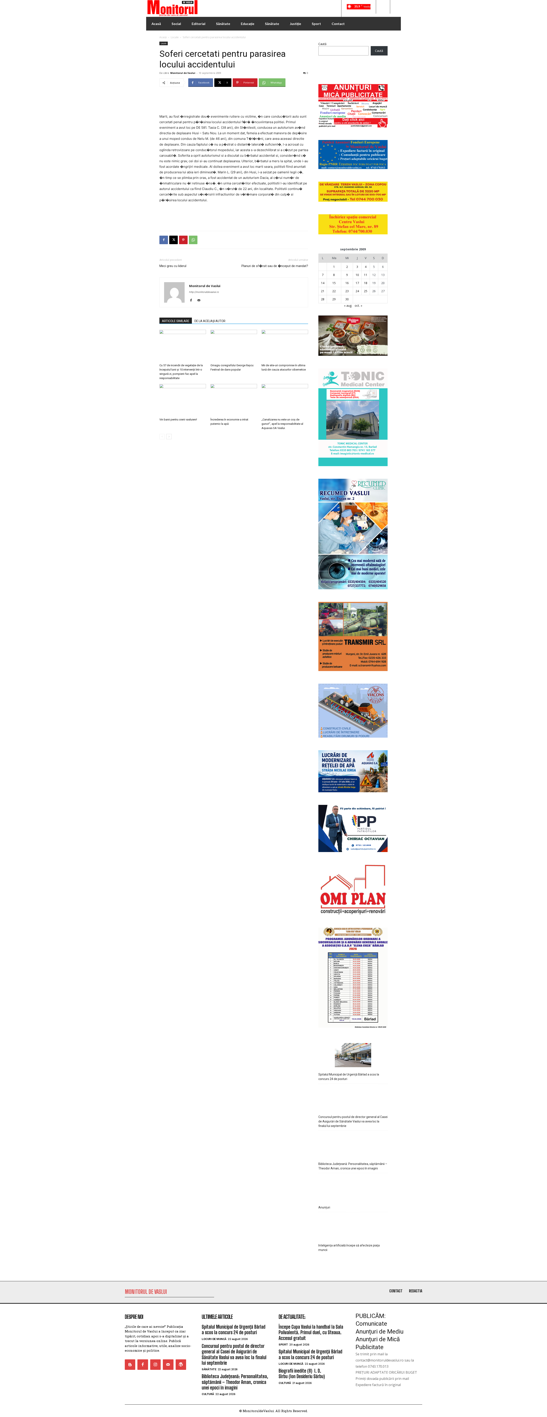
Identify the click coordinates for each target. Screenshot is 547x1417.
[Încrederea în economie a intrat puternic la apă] (233, 400)
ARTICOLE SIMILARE (175, 321)
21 (322, 291)
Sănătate (209, 1369)
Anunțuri (324, 1207)
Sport (283, 1344)
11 (365, 275)
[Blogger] (130, 1364)
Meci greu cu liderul (172, 266)
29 (334, 299)
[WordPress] (181, 1364)
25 (365, 291)
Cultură (208, 1394)
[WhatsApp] (193, 240)
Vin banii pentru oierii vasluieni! (178, 419)
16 (347, 283)
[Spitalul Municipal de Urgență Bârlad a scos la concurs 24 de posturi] (353, 1055)
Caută (322, 44)
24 (357, 291)
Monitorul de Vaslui (182, 72)
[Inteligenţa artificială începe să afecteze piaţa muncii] (353, 1226)
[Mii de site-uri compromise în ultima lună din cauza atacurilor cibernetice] (285, 346)
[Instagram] (155, 1364)
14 (322, 283)
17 (357, 283)
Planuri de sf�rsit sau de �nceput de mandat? (274, 266)
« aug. (348, 306)
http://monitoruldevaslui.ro (204, 291)
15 (334, 283)
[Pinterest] (183, 240)
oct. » (358, 306)
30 (347, 299)
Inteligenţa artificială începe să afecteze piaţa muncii (349, 1248)
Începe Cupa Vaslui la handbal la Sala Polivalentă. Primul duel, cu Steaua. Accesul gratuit (311, 1332)
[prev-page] (162, 436)
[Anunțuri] (353, 1187)
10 (357, 275)
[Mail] (200, 300)
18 (365, 283)
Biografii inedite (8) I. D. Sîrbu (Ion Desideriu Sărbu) (302, 1373)
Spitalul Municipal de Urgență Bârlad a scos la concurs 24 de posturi (348, 1077)
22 (334, 291)
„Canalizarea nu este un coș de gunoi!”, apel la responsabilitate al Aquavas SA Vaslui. (282, 424)
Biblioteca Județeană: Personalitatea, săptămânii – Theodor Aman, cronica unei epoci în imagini (352, 1166)
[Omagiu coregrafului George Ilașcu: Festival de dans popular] (233, 346)
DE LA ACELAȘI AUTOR (209, 321)
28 (322, 299)
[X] (173, 240)
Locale (175, 37)
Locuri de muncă (214, 1339)
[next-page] (169, 436)
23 (347, 291)
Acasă (163, 37)
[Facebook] (163, 240)
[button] (383, 7)
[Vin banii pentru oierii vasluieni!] (182, 400)
